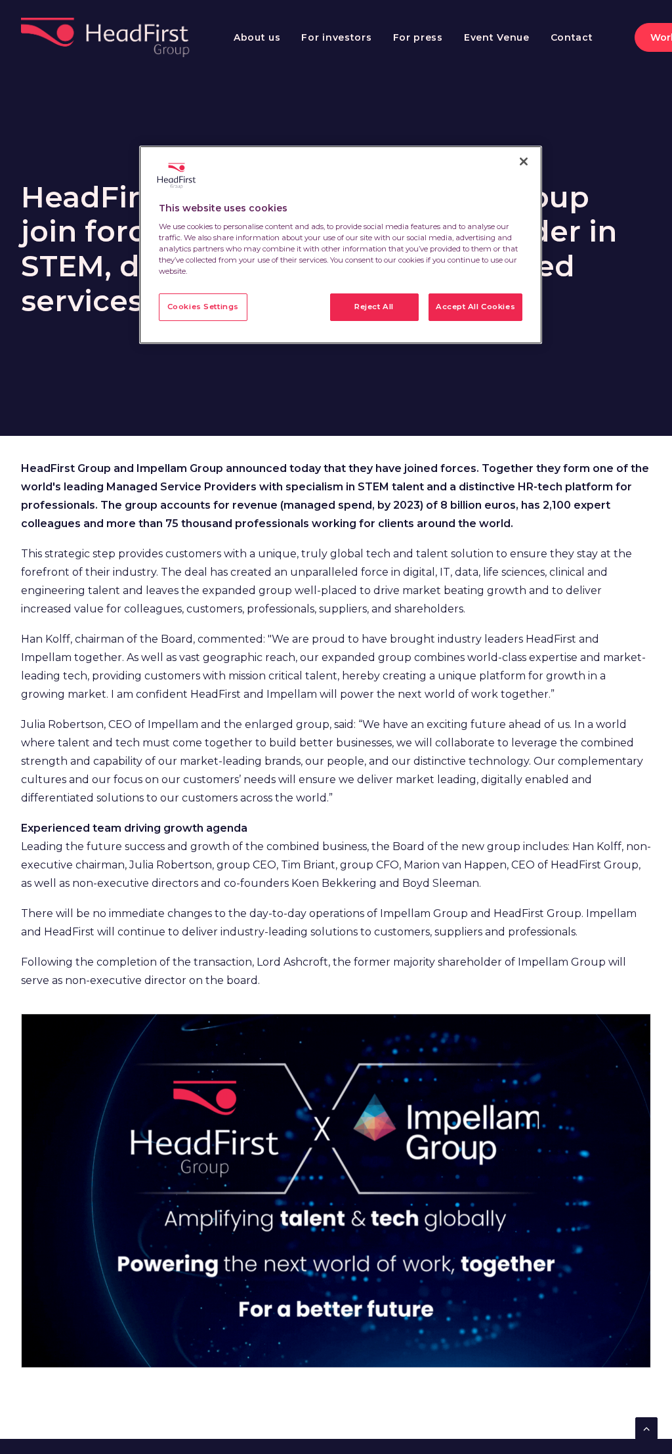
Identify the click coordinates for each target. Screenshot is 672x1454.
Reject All (374, 306)
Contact (572, 37)
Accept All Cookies (475, 306)
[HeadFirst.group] (106, 37)
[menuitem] (257, 37)
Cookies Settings (203, 306)
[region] (340, 245)
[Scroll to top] (646, 1427)
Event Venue (497, 37)
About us (257, 37)
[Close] (523, 161)
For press (418, 37)
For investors (336, 37)
